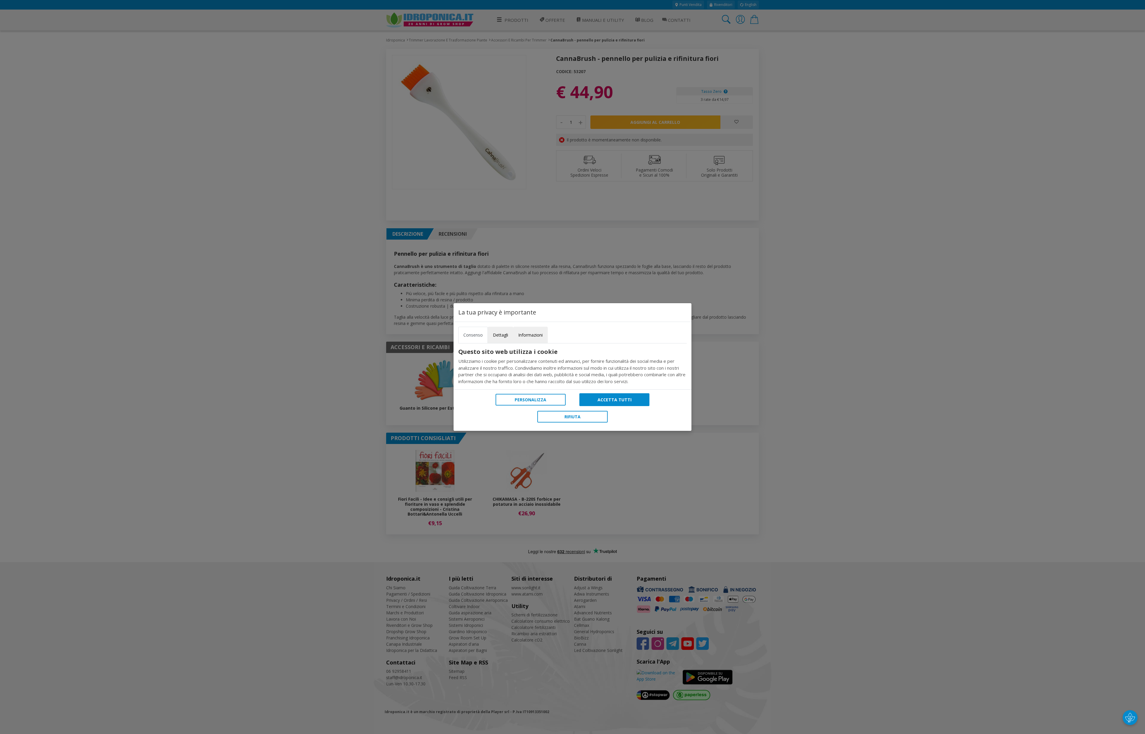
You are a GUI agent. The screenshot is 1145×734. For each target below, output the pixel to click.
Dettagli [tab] (500, 335)
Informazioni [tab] (530, 335)
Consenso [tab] (473, 335)
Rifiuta (572, 417)
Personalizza (530, 400)
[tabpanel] (572, 366)
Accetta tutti (615, 400)
